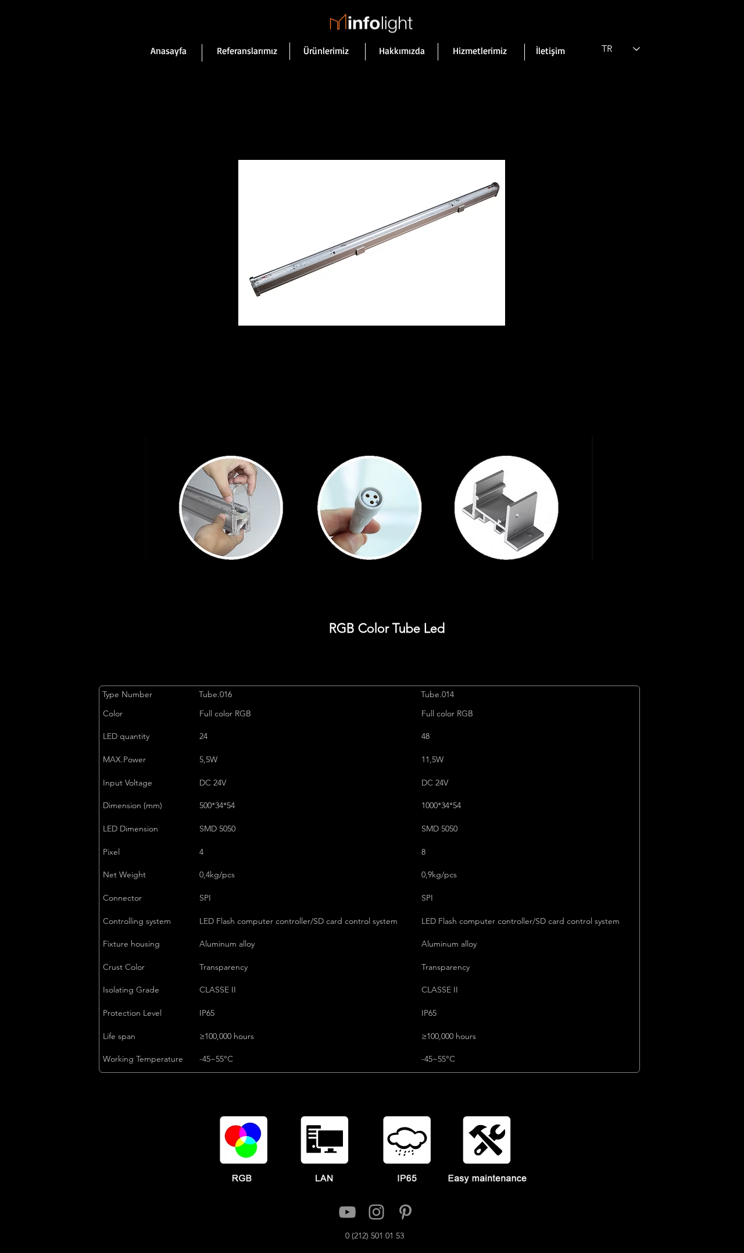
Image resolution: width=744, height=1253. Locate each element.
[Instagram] (376, 1212)
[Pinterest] (405, 1212)
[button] (371, 242)
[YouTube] (347, 1212)
